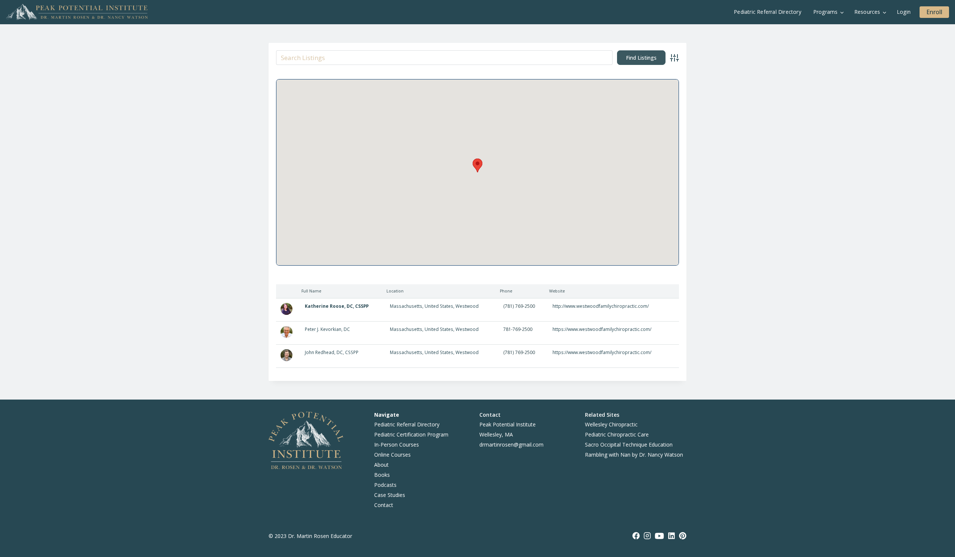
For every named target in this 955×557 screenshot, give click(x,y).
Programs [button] (825, 11)
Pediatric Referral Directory (767, 11)
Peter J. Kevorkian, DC (327, 329)
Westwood (467, 306)
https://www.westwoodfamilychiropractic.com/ (601, 329)
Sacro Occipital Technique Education (629, 444)
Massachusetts (406, 306)
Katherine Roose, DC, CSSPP (337, 306)
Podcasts (385, 484)
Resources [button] (867, 11)
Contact (383, 505)
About (381, 464)
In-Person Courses (396, 444)
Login (904, 11)
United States (439, 306)
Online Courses (392, 454)
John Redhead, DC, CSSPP (331, 352)
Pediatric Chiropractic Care (617, 434)
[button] (477, 165)
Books (382, 474)
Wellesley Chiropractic (611, 424)
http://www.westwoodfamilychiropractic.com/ (600, 306)
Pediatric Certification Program (411, 434)
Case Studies (389, 494)
